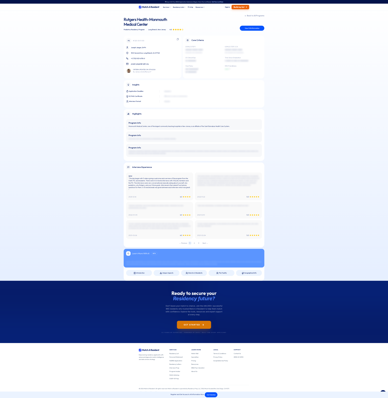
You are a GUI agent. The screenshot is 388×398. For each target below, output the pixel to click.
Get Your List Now (217, 2)
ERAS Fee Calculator (198, 368)
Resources (194, 364)
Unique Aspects (167, 273)
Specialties (195, 357)
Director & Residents (195, 273)
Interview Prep (174, 368)
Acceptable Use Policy (220, 361)
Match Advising (174, 375)
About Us (194, 371)
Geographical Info (250, 273)
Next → (205, 243)
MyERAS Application (175, 361)
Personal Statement (176, 357)
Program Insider (174, 371)
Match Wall (194, 353)
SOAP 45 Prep (174, 379)
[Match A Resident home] (149, 7)
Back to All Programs (255, 15)
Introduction (140, 273)
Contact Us (237, 353)
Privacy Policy (217, 357)
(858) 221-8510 (238, 357)
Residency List (174, 353)
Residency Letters (175, 364)
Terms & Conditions (219, 353)
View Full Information (252, 28)
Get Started (211, 395)
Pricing (193, 361)
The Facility (222, 273)
